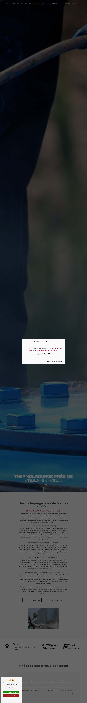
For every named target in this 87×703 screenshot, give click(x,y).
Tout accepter (11, 692)
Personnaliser (11, 699)
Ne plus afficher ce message (54, 361)
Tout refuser (11, 695)
